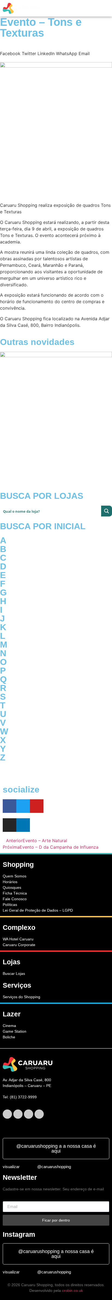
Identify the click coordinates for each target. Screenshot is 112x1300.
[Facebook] (9, 806)
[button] (59, 8)
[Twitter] (23, 806)
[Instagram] (28, 1114)
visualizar (11, 1166)
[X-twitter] (18, 1114)
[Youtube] (36, 806)
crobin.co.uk (72, 1290)
